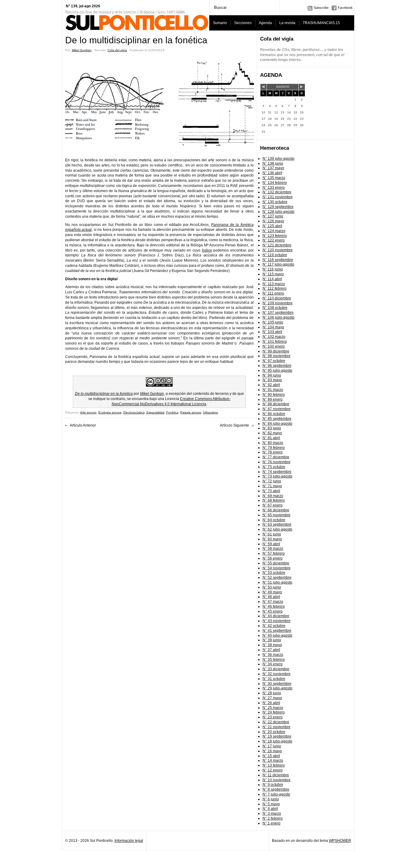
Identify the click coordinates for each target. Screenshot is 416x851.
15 (295, 112)
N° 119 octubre (275, 255)
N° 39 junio (272, 640)
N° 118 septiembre (278, 260)
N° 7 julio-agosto (276, 794)
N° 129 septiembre (278, 207)
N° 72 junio (272, 481)
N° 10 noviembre (277, 780)
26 (276, 125)
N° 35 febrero (274, 659)
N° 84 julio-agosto (277, 423)
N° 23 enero (273, 717)
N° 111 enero (273, 293)
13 (282, 112)
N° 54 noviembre (277, 568)
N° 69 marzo (273, 496)
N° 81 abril (271, 438)
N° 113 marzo (274, 284)
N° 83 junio (272, 428)
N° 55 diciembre (276, 563)
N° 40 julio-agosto (277, 635)
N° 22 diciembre (276, 722)
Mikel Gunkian (82, 50)
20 (282, 118)
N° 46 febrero (274, 606)
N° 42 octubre (274, 626)
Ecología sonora (110, 412)
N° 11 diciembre (276, 775)
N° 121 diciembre (277, 245)
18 (270, 118)
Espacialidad (155, 412)
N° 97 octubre (274, 361)
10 (263, 112)
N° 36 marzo (273, 655)
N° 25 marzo (273, 708)
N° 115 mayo (273, 274)
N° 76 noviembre (277, 462)
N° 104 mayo (273, 327)
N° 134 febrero (275, 183)
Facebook (345, 7)
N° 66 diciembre (276, 510)
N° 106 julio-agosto (278, 317)
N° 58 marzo (273, 548)
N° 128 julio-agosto (278, 211)
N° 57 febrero (274, 553)
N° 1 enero (271, 823)
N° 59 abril (271, 544)
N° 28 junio (272, 693)
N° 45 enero (273, 611)
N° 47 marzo (273, 601)
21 (289, 118)
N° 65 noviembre (277, 515)
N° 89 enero (273, 399)
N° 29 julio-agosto (277, 688)
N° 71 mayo (272, 486)
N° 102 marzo (274, 336)
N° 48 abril (271, 597)
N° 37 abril (271, 650)
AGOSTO (282, 86)
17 (263, 118)
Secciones (243, 23)
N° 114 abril (272, 279)
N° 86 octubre (274, 414)
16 (302, 112)
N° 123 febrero (275, 236)
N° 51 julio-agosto (277, 582)
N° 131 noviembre (278, 197)
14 (289, 112)
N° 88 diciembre (276, 404)
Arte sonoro (88, 412)
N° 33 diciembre (276, 669)
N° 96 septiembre (277, 365)
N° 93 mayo (272, 380)
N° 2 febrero (273, 818)
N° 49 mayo (272, 592)
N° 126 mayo (273, 221)
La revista (287, 23)
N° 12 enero (273, 770)
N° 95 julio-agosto (277, 370)
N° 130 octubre (275, 202)
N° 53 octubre (274, 572)
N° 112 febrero (275, 288)
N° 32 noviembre (277, 674)
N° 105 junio (273, 322)
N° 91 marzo (273, 390)
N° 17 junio (272, 746)
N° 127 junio (273, 216)
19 (276, 118)
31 (263, 131)
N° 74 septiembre (277, 472)
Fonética (172, 412)
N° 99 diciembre (276, 351)
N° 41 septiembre (277, 630)
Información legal (129, 840)
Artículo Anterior (83, 425)
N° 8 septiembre (276, 789)
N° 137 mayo (273, 168)
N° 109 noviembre (278, 303)
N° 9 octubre (273, 784)
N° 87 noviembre (277, 409)
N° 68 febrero (274, 500)
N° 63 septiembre (277, 524)
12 (276, 112)
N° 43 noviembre (277, 621)
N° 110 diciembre (277, 298)
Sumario (220, 23)
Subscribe (321, 7)
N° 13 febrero (274, 765)
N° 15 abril (271, 756)
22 (295, 118)
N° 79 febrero (274, 447)
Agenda (265, 23)
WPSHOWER (340, 840)
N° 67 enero (273, 505)
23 (302, 118)
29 (295, 125)
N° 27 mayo (272, 698)
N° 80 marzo (273, 443)
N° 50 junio (272, 587)
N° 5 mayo (271, 804)
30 (302, 125)
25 (270, 125)
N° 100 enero (274, 346)
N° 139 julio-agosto (278, 158)
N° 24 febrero (274, 712)
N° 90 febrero (274, 394)
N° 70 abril (271, 491)
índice (207, 250)
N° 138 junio (273, 163)
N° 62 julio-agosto (277, 529)
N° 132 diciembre (277, 192)
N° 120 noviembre (278, 250)
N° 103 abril (272, 332)
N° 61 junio (272, 534)
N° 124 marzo (274, 231)
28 (289, 125)
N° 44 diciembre (276, 616)
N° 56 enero (273, 558)
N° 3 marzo (272, 813)
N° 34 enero (273, 664)
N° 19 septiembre (277, 736)
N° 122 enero (274, 240)
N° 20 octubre (274, 732)
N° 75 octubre (274, 467)
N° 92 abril (271, 385)
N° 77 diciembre (276, 457)
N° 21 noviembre (277, 727)
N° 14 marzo (273, 760)
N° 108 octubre (275, 308)
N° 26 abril (271, 703)
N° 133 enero (274, 187)
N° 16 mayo (272, 751)
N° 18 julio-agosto (277, 741)
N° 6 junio (271, 799)
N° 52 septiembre (277, 577)
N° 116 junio (273, 269)
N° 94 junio (272, 375)
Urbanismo (210, 412)
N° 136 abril (272, 173)
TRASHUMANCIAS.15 (321, 23)
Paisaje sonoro (190, 412)
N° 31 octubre (274, 679)
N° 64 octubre (274, 520)
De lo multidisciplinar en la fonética (104, 394)
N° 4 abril (270, 808)
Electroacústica (134, 412)
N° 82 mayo (272, 433)
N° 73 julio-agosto (277, 476)
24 (263, 125)
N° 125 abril (272, 226)
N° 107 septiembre (278, 312)
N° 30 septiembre (277, 683)
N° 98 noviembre (277, 356)
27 (282, 125)
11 (269, 112)
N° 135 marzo (274, 178)
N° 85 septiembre (277, 419)
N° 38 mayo (272, 645)
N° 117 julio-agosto (278, 264)
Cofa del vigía (117, 50)
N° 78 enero (273, 452)
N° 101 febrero (275, 341)
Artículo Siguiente (234, 425)
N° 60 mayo (272, 539)
